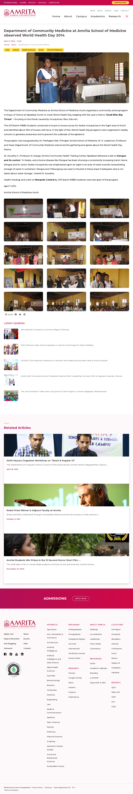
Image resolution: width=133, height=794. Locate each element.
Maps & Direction (11, 639)
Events (108, 11)
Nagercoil (115, 663)
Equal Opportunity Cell (62, 787)
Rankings (94, 629)
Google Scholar (75, 678)
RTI (73, 787)
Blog (100, 11)
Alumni (23, 3)
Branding (94, 673)
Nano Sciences (53, 722)
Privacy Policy (37, 787)
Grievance (48, 787)
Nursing (50, 727)
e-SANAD (94, 678)
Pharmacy (51, 732)
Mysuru (114, 658)
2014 (7, 50)
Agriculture (51, 629)
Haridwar (115, 672)
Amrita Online (74, 658)
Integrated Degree (76, 639)
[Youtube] (16, 654)
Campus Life (54, 3)
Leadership (95, 639)
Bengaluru (115, 639)
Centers (71, 673)
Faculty (32, 3)
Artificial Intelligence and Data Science (54, 659)
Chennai (114, 644)
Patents (71, 687)
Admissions (120, 3)
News (92, 11)
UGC (113, 702)
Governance (95, 649)
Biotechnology (53, 680)
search (127, 16)
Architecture (52, 642)
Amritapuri (116, 629)
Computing (51, 690)
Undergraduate (75, 629)
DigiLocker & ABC (98, 683)
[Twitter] (11, 654)
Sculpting (51, 741)
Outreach (8, 648)
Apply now (9, 634)
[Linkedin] (22, 654)
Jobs (116, 11)
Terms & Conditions (11, 790)
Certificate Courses (76, 653)
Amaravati (115, 634)
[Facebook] (5, 654)
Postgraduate (74, 634)
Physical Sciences (54, 737)
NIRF (113, 697)
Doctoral (72, 644)
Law (49, 704)
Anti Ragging (10, 643)
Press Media (95, 644)
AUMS (92, 663)
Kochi (41, 50)
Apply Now (81, 599)
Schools (42, 3)
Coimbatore (116, 649)
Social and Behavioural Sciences (52, 757)
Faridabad (115, 668)
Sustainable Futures (55, 766)
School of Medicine (54, 50)
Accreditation (96, 634)
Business (51, 685)
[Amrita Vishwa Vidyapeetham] (20, 13)
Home (6, 45)
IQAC (113, 687)
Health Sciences (28, 50)
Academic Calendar (98, 668)
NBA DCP (115, 692)
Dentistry (51, 695)
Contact (125, 11)
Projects (72, 692)
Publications (73, 697)
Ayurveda (51, 676)
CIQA (113, 706)
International (10, 3)
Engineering (52, 700)
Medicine (51, 717)
